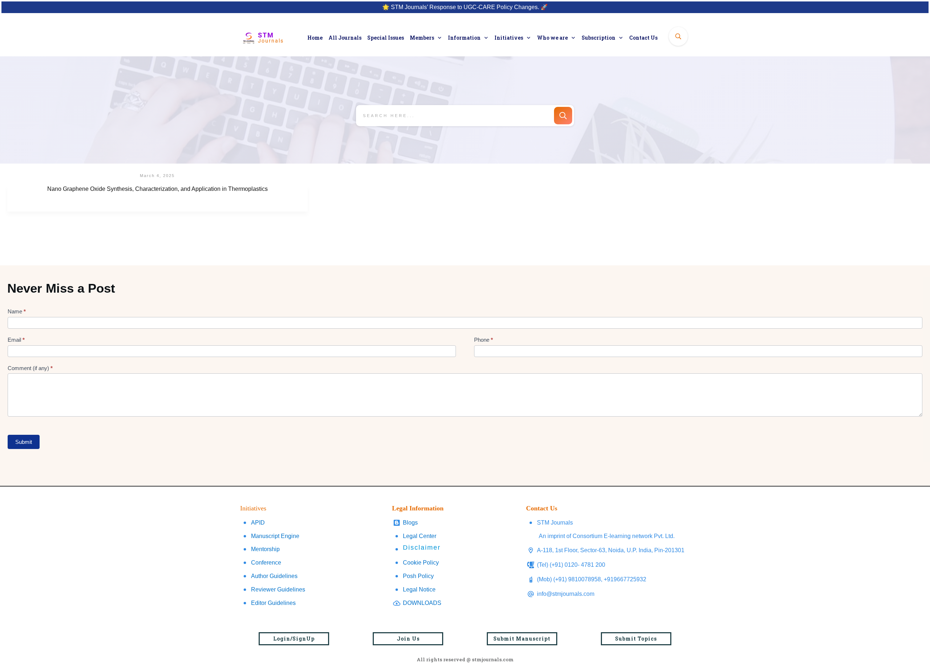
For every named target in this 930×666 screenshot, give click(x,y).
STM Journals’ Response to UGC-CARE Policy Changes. (465, 7)
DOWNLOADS (422, 603)
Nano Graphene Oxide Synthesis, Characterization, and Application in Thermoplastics (157, 198)
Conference (266, 562)
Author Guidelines (274, 576)
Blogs (410, 522)
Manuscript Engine (275, 536)
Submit (23, 442)
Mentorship (265, 549)
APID (258, 522)
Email (16, 340)
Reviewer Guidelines (278, 589)
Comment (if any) (30, 368)
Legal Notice (419, 589)
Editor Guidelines (273, 603)
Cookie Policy (421, 562)
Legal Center (419, 536)
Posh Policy (418, 576)
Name (17, 311)
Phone (483, 340)
